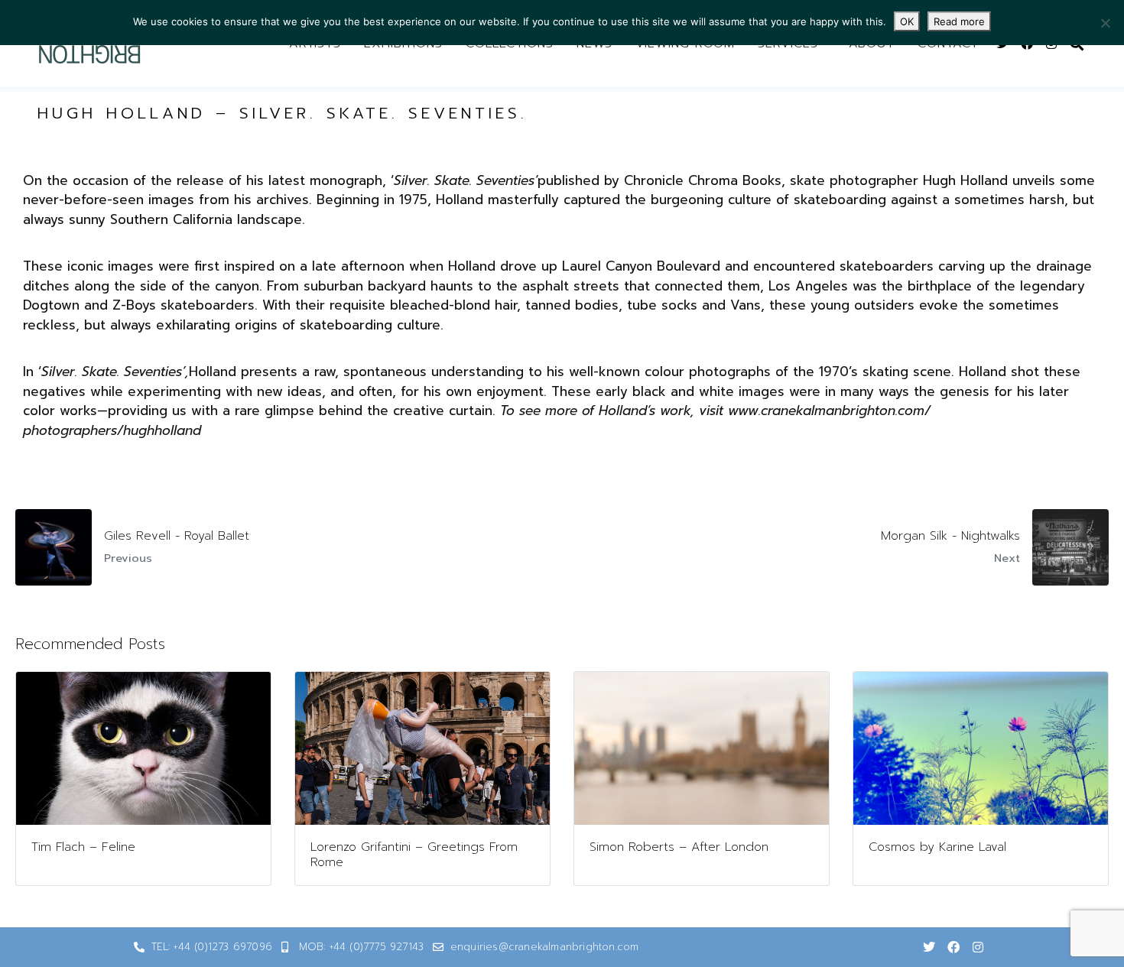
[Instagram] (978, 947)
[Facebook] (953, 947)
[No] (1105, 23)
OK (907, 21)
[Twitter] (929, 947)
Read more (959, 21)
